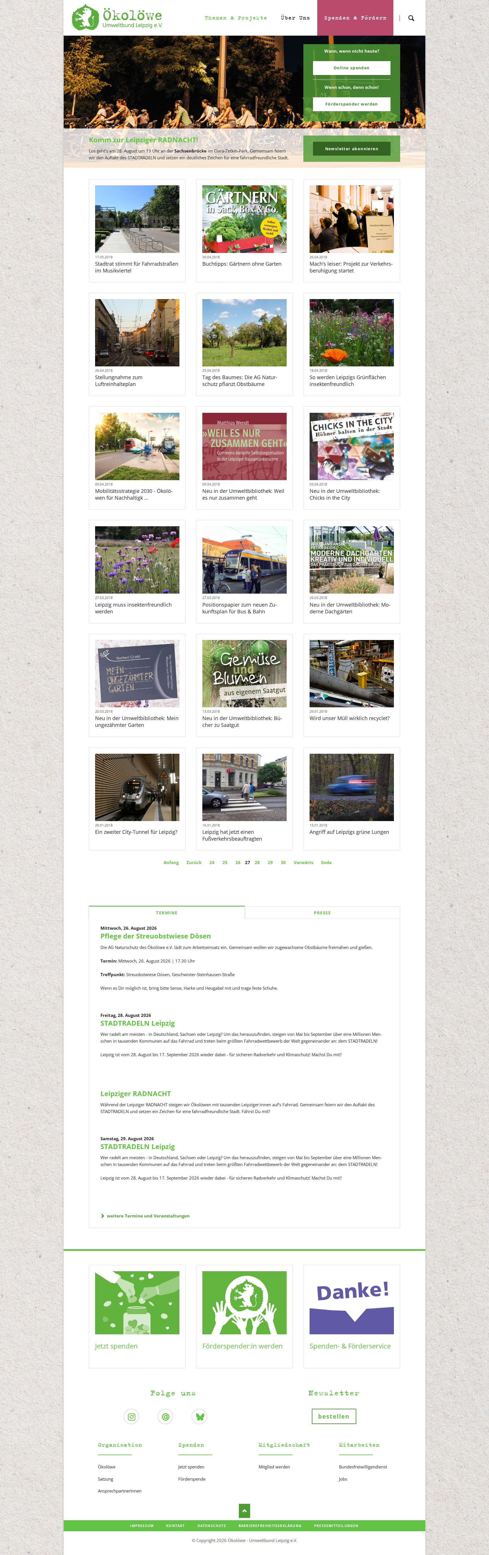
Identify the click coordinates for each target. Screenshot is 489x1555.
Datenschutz (212, 1525)
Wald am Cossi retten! (246, 164)
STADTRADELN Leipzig (137, 1023)
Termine (167, 913)
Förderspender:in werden (242, 1345)
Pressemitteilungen (336, 1525)
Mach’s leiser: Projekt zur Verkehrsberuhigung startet (351, 267)
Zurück (193, 862)
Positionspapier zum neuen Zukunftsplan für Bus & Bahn (239, 608)
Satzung (105, 1479)
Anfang (171, 862)
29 (270, 862)
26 (238, 862)
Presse (322, 913)
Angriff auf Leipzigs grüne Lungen (349, 831)
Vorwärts (303, 862)
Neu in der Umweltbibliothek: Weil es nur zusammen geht (243, 494)
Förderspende (191, 1479)
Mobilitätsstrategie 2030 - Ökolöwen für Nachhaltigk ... (134, 494)
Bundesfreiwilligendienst (363, 1467)
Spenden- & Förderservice (350, 1345)
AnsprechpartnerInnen (119, 1491)
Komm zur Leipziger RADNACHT (242, 164)
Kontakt (175, 1525)
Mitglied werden (274, 1467)
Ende (326, 862)
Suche (411, 13)
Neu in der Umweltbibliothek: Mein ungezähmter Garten (137, 721)
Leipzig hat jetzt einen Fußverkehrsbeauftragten (232, 835)
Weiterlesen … (146, 234)
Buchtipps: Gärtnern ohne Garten (242, 263)
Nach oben (244, 1511)
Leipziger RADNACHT (135, 1093)
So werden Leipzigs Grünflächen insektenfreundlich (348, 380)
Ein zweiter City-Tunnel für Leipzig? (136, 831)
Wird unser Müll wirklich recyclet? (350, 718)
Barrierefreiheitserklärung (270, 1525)
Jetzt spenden (116, 1345)
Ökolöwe (106, 1467)
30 (283, 862)
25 (225, 862)
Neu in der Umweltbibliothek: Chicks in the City (345, 494)
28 (257, 862)
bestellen (334, 1416)
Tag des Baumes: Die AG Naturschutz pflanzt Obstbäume (239, 380)
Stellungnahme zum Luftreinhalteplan (119, 380)
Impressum (142, 1525)
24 (212, 862)
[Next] (412, 101)
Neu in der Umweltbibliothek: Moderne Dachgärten (350, 608)
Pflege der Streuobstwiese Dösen (155, 935)
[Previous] (76, 101)
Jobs (343, 1479)
